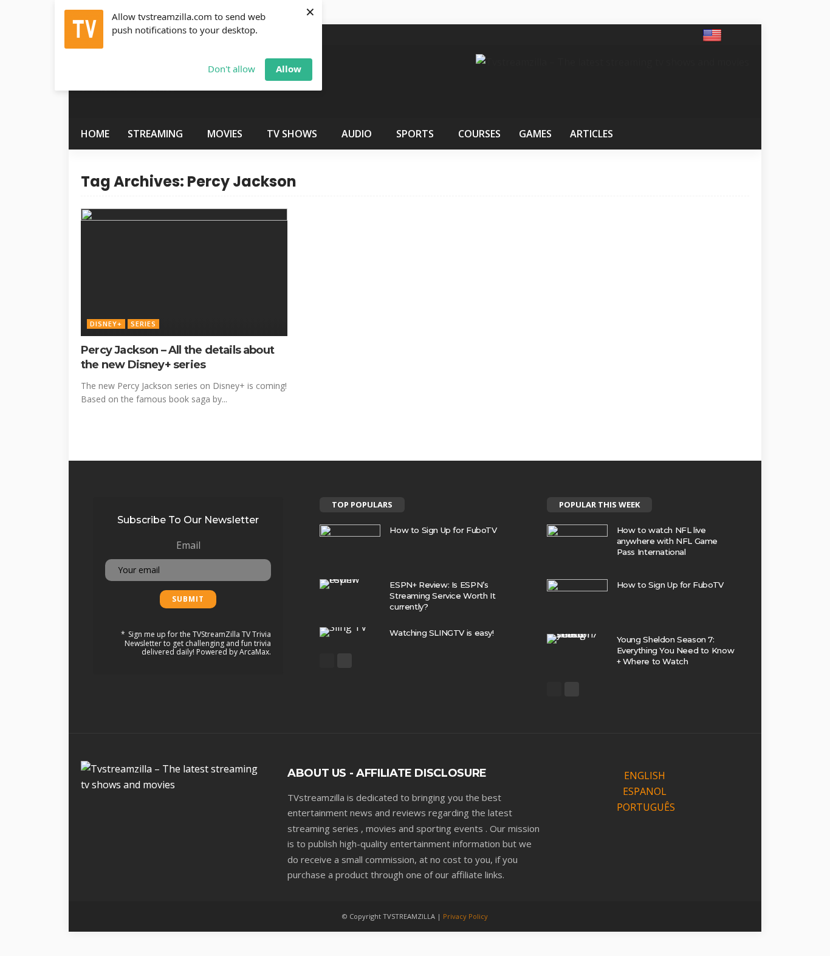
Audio (356, 133)
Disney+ (106, 323)
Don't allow (231, 69)
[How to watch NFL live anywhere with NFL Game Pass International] (577, 544)
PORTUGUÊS (646, 807)
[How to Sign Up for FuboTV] (350, 544)
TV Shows (292, 133)
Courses (479, 133)
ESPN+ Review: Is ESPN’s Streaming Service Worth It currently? (442, 595)
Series (143, 323)
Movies (224, 133)
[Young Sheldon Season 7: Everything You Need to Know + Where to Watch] (577, 639)
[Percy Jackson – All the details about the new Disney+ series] (184, 266)
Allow (288, 69)
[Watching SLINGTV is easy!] (350, 632)
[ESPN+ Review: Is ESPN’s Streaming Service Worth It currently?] (350, 584)
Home (95, 133)
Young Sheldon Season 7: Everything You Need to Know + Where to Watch (675, 650)
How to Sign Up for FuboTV (442, 530)
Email (188, 545)
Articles (591, 133)
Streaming (155, 133)
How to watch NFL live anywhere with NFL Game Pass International (667, 541)
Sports (415, 133)
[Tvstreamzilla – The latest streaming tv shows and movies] (172, 775)
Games (535, 133)
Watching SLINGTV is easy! (441, 633)
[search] (741, 34)
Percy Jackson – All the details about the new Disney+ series (177, 357)
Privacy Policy (465, 916)
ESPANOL (645, 791)
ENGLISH (644, 775)
